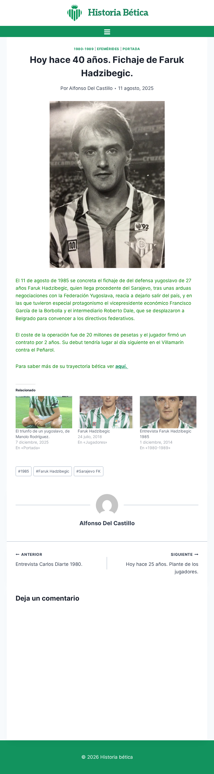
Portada (131, 49)
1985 (23, 471)
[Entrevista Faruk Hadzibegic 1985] (168, 412)
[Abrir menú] (107, 32)
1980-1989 (84, 49)
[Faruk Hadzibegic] (106, 412)
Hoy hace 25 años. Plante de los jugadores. (162, 563)
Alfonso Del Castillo (91, 88)
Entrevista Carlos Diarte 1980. (49, 559)
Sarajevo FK (88, 471)
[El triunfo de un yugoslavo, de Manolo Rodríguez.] (44, 412)
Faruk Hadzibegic (94, 431)
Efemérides (108, 49)
